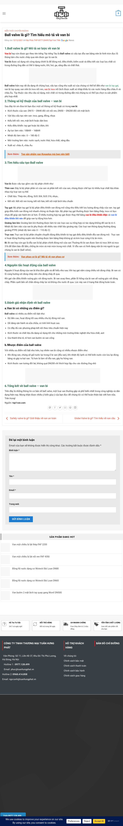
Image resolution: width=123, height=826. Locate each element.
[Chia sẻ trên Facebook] (55, 408)
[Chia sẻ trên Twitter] (60, 408)
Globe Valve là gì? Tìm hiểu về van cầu (95, 418)
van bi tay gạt (111, 85)
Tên (11, 476)
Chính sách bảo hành (74, 670)
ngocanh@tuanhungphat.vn (22, 679)
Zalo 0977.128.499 (12, 815)
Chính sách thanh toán (75, 665)
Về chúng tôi (70, 656)
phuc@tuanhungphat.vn (22, 669)
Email (12, 490)
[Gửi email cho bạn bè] (65, 408)
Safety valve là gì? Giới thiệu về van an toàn (32, 418)
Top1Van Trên (55, 40)
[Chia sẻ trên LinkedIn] (75, 408)
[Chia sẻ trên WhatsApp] (50, 408)
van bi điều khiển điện (96, 215)
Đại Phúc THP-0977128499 (37, 40)
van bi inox (50, 89)
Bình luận (14, 450)
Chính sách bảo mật (74, 660)
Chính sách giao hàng (74, 675)
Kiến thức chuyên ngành (16, 31)
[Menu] (4, 13)
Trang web (14, 504)
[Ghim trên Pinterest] (70, 408)
